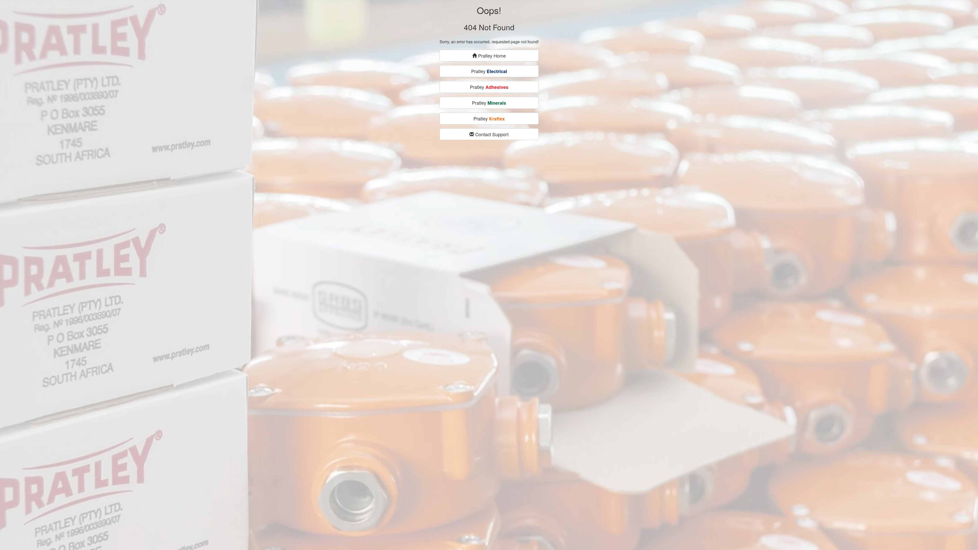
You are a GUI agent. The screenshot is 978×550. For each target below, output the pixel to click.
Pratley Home (491, 55)
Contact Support (491, 134)
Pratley (489, 71)
